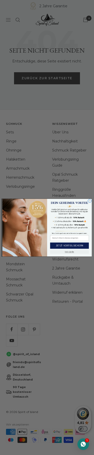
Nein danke (69, 252)
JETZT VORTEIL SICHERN (69, 245)
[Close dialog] (89, 201)
